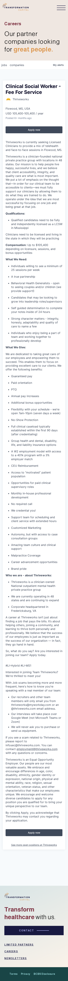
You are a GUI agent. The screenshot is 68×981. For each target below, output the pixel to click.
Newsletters (15, 958)
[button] (59, 8)
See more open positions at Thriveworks (34, 844)
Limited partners (19, 944)
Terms (13, 974)
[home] (15, 8)
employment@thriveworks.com (37, 749)
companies (17, 65)
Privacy (25, 974)
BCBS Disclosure (44, 974)
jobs (4, 65)
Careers (11, 951)
